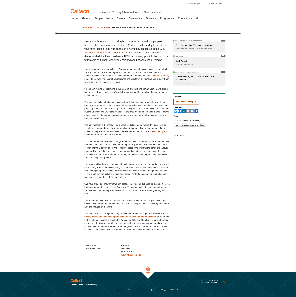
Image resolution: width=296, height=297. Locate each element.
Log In (179, 290)
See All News (179, 136)
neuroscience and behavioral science (190, 125)
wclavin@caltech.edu (131, 255)
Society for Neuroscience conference (104, 52)
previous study (156, 131)
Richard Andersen (160, 76)
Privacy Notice (145, 290)
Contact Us (118, 290)
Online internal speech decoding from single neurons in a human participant (120, 217)
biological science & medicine (187, 120)
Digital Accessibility (131, 290)
